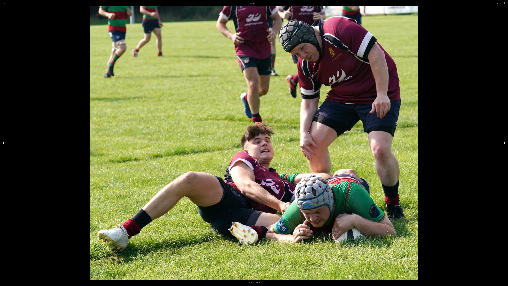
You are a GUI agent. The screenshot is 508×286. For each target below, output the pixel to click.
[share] (496, 3)
